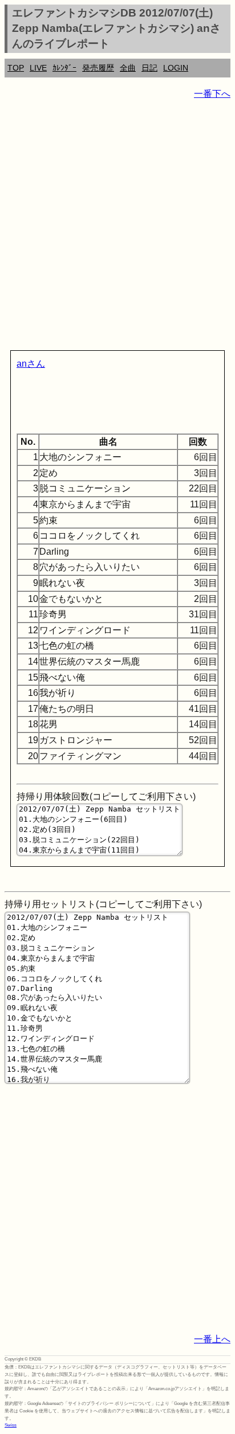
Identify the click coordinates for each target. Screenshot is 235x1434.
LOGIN (175, 67)
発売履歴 (98, 67)
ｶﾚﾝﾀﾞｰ (64, 67)
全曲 (128, 67)
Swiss (11, 1425)
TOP (15, 67)
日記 (149, 67)
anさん (31, 363)
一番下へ (212, 94)
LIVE (38, 67)
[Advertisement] (117, 227)
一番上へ (212, 1339)
